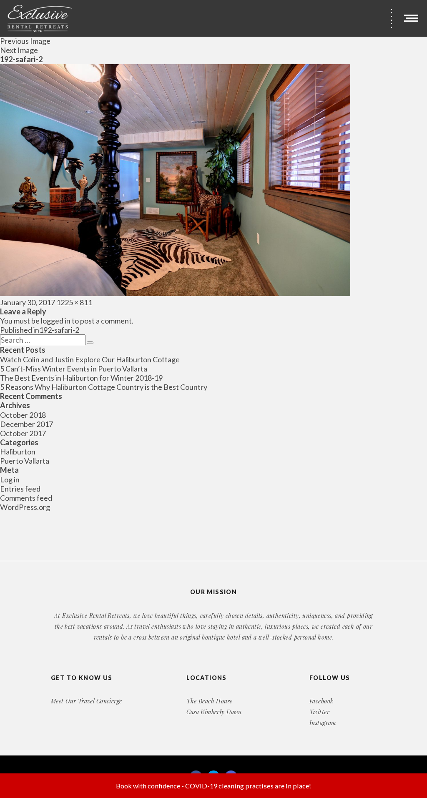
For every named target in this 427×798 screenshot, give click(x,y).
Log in (10, 479)
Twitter (319, 712)
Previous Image (25, 40)
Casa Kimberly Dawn (214, 712)
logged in (55, 320)
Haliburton (17, 451)
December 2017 (26, 424)
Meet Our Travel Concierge (86, 701)
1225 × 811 (74, 302)
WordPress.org (25, 507)
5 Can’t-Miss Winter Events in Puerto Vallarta (73, 368)
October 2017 (23, 433)
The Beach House (209, 701)
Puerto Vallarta (24, 460)
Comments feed (26, 497)
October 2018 (23, 414)
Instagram (322, 723)
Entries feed (20, 488)
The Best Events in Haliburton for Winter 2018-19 (81, 377)
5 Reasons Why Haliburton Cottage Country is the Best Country (103, 386)
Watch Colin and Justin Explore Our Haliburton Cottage (90, 359)
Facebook (321, 701)
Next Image (19, 50)
